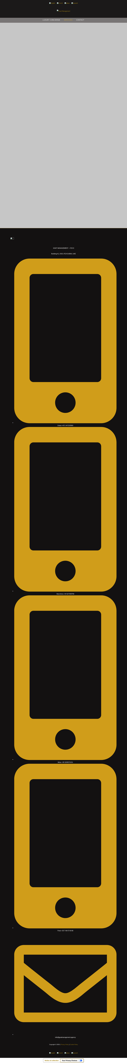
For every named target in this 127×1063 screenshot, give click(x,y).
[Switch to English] (52, 3)
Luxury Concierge (51, 20)
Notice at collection (52, 1060)
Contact (80, 20)
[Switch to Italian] (67, 3)
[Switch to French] (60, 3)
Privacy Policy (65, 1044)
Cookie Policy (74, 1044)
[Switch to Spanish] (75, 3)
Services (68, 20)
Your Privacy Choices (69, 1060)
